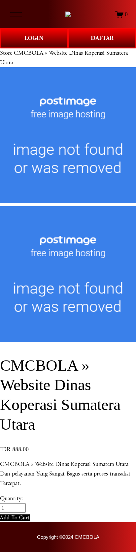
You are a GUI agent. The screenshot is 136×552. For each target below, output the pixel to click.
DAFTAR (102, 38)
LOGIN (34, 38)
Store (6, 53)
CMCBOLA (14, 464)
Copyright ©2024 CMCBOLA (68, 537)
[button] (15, 517)
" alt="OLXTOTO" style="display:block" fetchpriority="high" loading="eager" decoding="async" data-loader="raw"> (68, 14)
